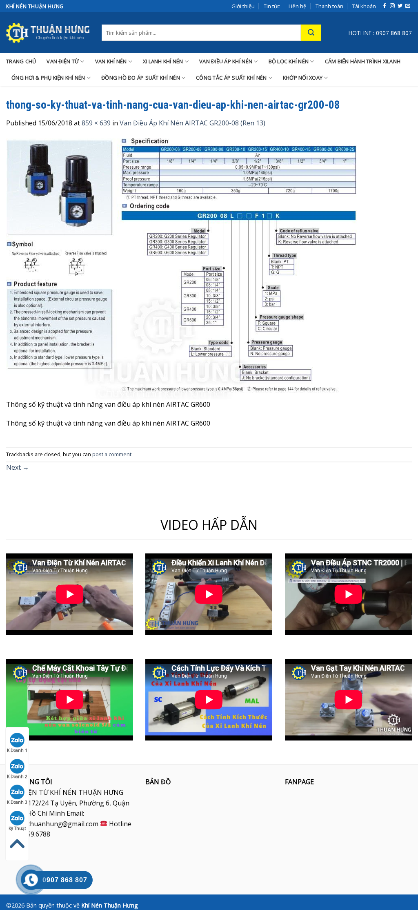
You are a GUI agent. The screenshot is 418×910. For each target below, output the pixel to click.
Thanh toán (329, 6)
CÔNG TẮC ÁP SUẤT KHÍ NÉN (231, 77)
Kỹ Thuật (17, 828)
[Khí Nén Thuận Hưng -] (47, 32)
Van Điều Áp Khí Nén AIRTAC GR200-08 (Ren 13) (192, 122)
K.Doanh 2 (17, 776)
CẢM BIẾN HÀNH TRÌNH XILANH (363, 61)
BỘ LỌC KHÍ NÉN (289, 61)
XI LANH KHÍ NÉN (163, 61)
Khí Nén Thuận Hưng (109, 905)
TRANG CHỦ (21, 61)
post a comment (111, 454)
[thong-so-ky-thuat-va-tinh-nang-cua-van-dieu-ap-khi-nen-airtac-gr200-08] (181, 268)
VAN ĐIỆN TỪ (63, 61)
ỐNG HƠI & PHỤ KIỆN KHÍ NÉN (48, 77)
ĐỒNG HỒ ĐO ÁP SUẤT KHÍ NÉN (140, 77)
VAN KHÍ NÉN (111, 61)
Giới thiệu (243, 6)
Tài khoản (364, 6)
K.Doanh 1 (17, 750)
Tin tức (272, 6)
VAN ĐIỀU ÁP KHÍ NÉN (225, 61)
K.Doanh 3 (17, 802)
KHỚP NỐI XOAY (302, 77)
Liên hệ (297, 6)
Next (17, 467)
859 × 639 (96, 122)
